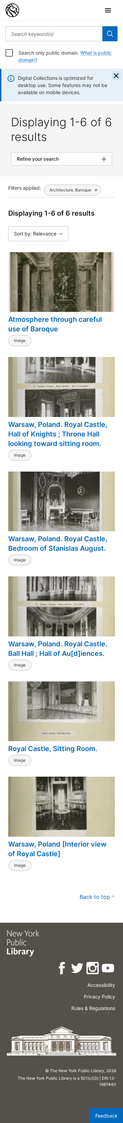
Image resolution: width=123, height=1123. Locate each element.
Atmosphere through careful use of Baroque (55, 324)
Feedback (106, 1116)
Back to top (95, 896)
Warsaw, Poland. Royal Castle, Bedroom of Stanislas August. (57, 543)
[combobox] (53, 33)
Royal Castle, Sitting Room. (52, 749)
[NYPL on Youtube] (108, 969)
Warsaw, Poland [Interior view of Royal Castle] (57, 849)
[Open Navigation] (108, 10)
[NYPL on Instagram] (93, 969)
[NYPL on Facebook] (62, 969)
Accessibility (101, 985)
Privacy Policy (99, 996)
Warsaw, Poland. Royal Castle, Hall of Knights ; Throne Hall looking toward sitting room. (57, 434)
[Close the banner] (116, 76)
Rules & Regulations (93, 1008)
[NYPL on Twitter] (77, 969)
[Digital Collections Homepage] (12, 10)
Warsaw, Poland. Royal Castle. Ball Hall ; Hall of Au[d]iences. (57, 649)
